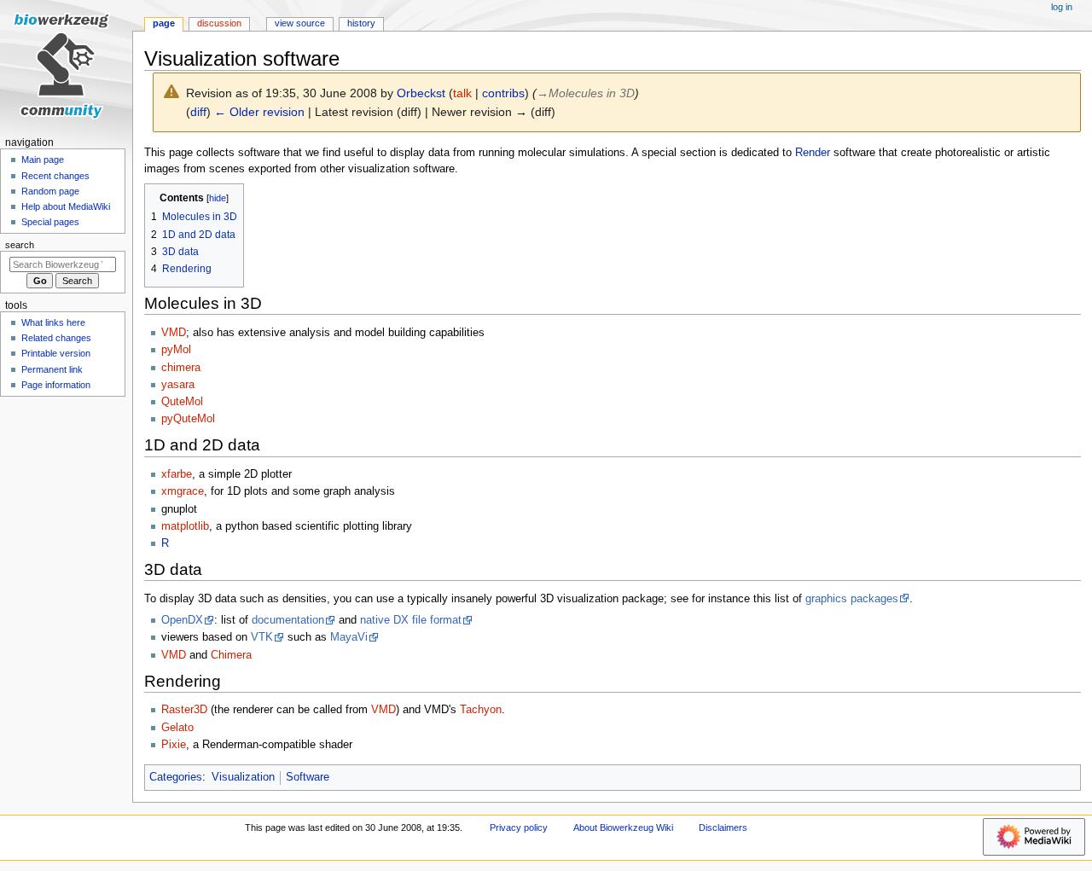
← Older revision (259, 112)
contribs (503, 93)
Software (307, 777)
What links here (53, 322)
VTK (262, 637)
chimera (180, 368)
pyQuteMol (188, 419)
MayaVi (349, 637)
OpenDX (182, 620)
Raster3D (184, 710)
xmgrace (182, 491)
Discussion (219, 23)
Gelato (177, 728)
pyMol (176, 350)
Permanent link (52, 369)
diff (198, 112)
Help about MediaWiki (65, 206)
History (361, 23)
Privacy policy (519, 827)
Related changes (56, 338)
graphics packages (851, 599)
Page (164, 23)
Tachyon (481, 710)
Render (812, 153)
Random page (50, 191)
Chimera (231, 655)
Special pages (50, 222)
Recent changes (55, 176)
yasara (178, 385)
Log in (1061, 7)
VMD (173, 333)
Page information (55, 385)
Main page (42, 159)
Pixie (173, 745)
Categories (175, 777)
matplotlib (185, 526)
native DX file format (411, 620)
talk (462, 93)
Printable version (55, 353)
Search (19, 245)
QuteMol (182, 402)
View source (300, 23)
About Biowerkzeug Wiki (623, 827)
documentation (288, 620)
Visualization (243, 777)
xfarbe (176, 474)
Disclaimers (723, 827)
